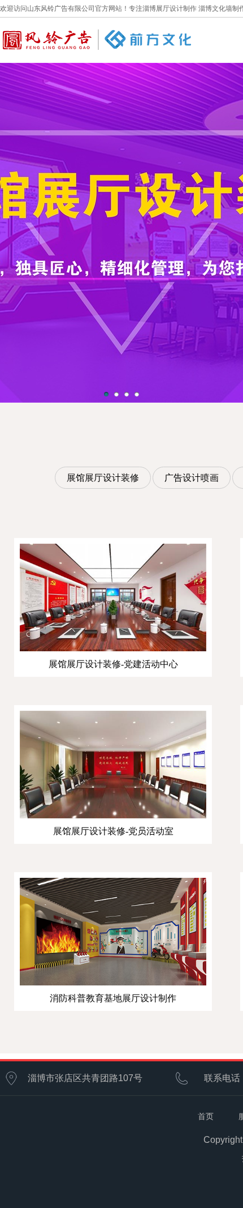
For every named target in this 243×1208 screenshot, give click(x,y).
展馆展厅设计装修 (103, 478)
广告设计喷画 (191, 478)
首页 (206, 1116)
